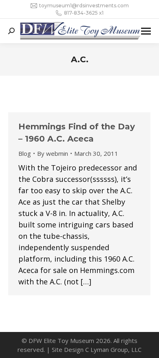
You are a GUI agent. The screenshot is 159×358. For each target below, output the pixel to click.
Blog (24, 153)
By (52, 153)
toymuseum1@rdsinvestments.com (84, 5)
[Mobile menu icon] (146, 31)
